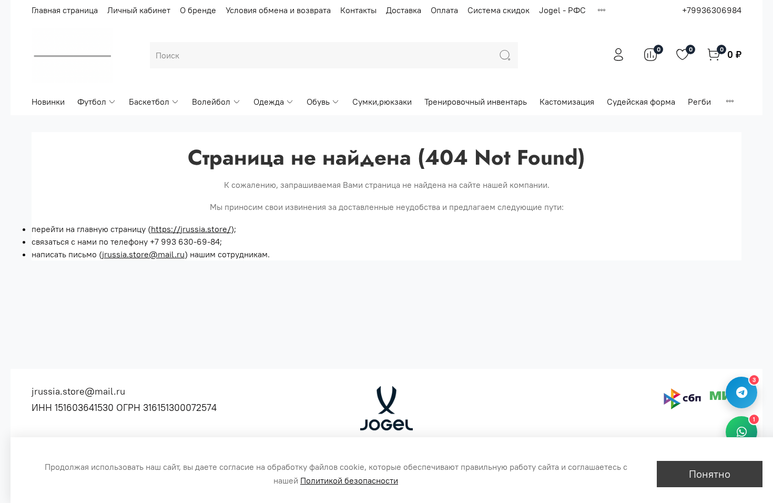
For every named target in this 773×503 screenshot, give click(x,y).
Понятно (709, 473)
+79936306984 (711, 10)
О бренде (198, 10)
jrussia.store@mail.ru (143, 254)
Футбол (91, 101)
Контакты (358, 10)
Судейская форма (641, 101)
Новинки (48, 101)
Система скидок (498, 10)
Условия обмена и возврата (278, 10)
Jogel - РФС (562, 10)
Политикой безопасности (349, 480)
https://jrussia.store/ (191, 229)
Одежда (268, 101)
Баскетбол (149, 101)
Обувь (318, 101)
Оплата (444, 10)
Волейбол (211, 101)
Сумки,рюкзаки (382, 101)
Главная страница (65, 10)
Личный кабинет (138, 10)
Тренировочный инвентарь (475, 101)
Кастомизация (567, 101)
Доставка (403, 10)
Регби (699, 101)
